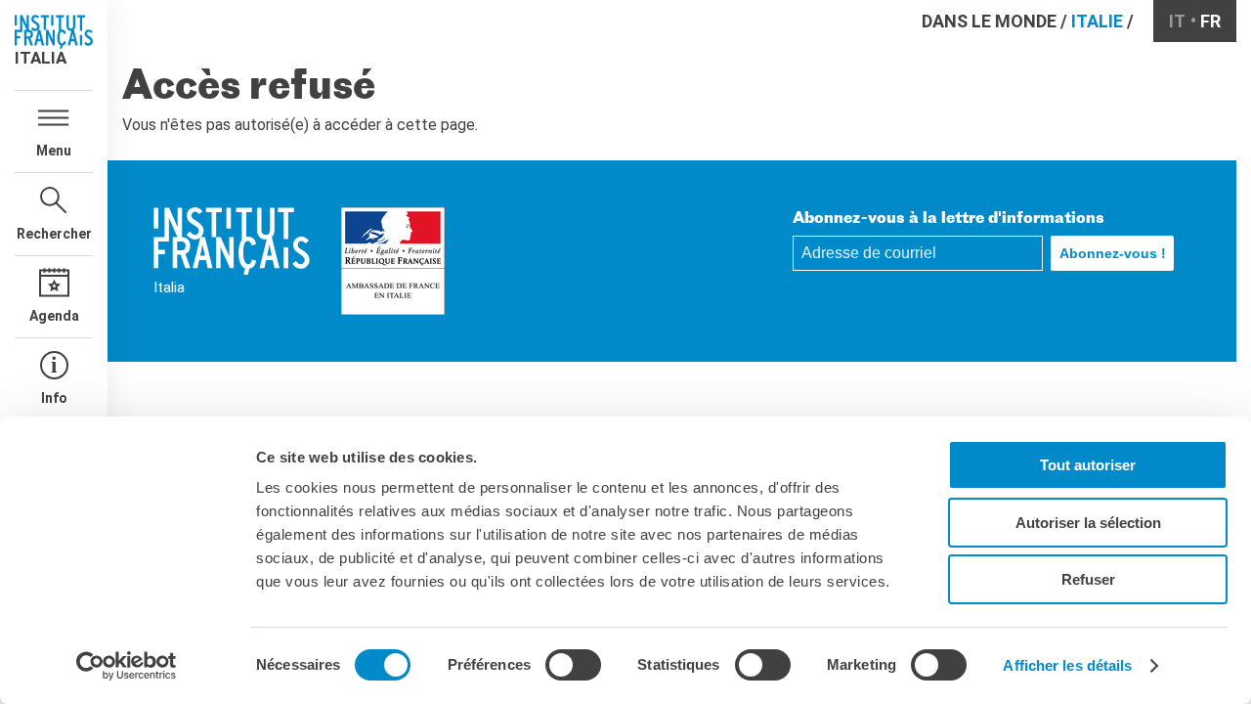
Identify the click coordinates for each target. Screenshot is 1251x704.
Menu (53, 150)
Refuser (1088, 579)
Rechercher (54, 234)
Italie (1097, 21)
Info (54, 398)
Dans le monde (989, 21)
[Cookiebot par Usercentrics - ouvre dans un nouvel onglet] (126, 666)
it (1177, 21)
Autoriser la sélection (1088, 522)
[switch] (573, 665)
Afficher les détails (1067, 665)
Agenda (54, 316)
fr (1210, 21)
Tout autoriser (1088, 465)
